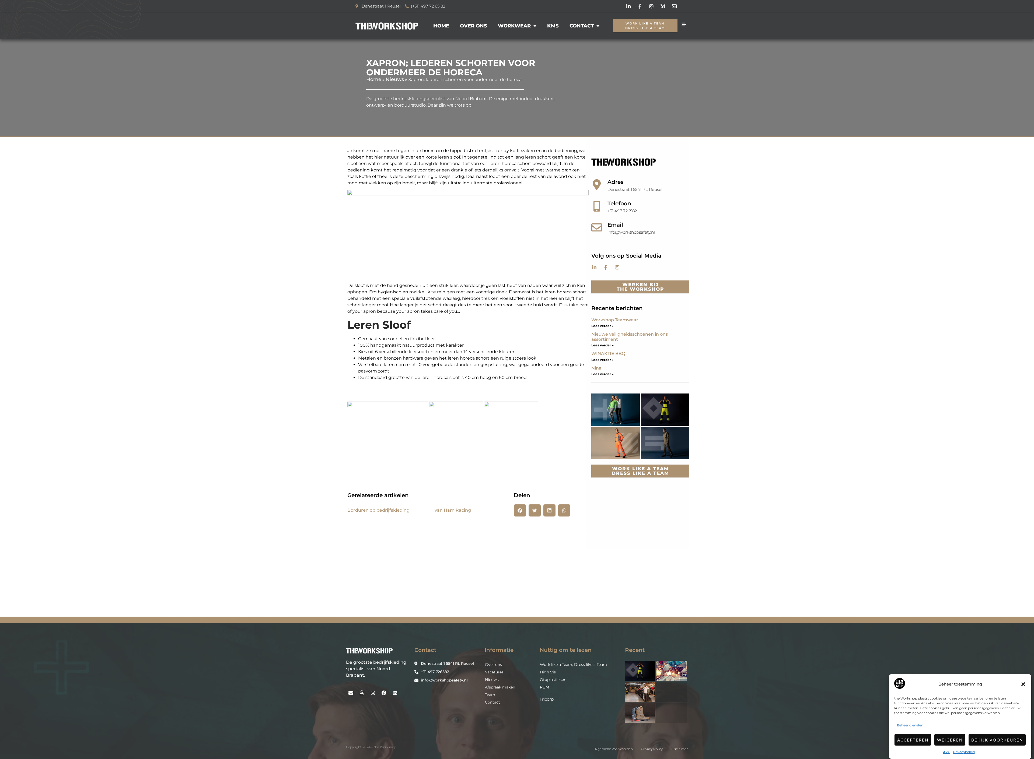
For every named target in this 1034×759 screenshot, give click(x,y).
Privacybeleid (964, 752)
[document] (517, 379)
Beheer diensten (910, 725)
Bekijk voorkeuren (997, 739)
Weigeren (950, 739)
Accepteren (912, 739)
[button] (1023, 684)
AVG (946, 752)
